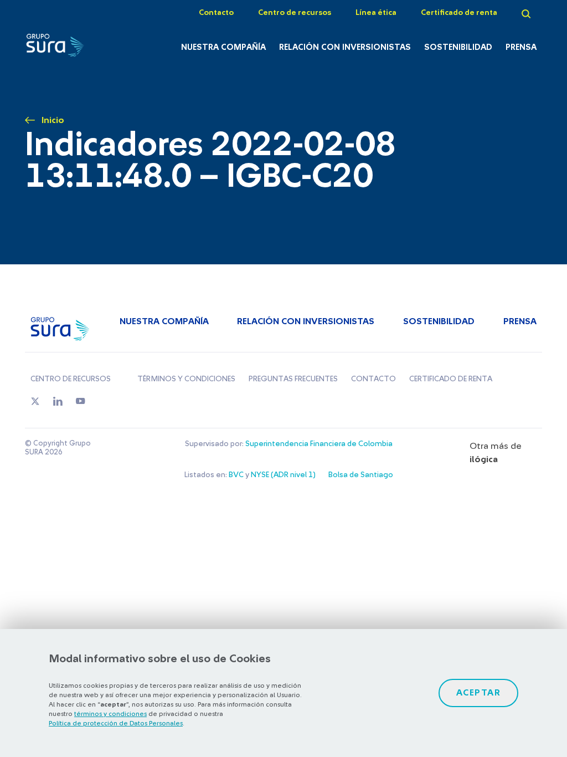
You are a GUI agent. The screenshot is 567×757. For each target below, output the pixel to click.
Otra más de (496, 453)
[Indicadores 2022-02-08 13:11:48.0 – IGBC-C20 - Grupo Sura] (61, 48)
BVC (236, 475)
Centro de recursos (294, 13)
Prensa (521, 47)
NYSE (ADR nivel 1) (283, 475)
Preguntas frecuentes (293, 379)
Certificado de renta (459, 13)
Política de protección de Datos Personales (116, 723)
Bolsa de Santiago (360, 475)
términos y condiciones (110, 713)
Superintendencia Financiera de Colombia (319, 444)
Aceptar (478, 692)
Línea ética (375, 13)
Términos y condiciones (186, 379)
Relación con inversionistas (345, 47)
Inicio (53, 120)
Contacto (216, 13)
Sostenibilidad (458, 47)
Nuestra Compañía (223, 47)
